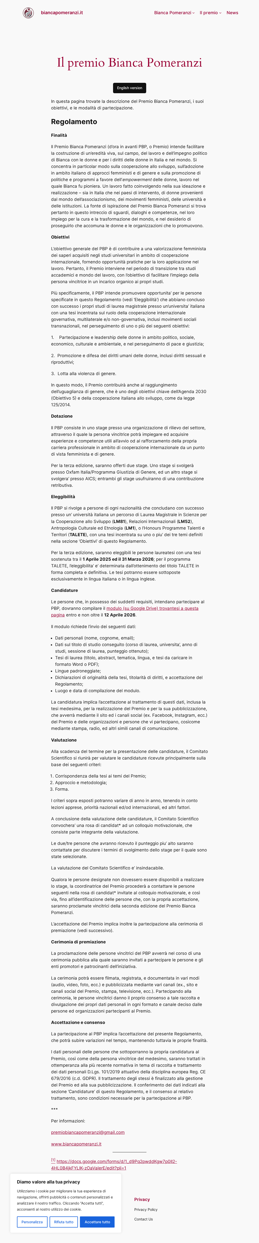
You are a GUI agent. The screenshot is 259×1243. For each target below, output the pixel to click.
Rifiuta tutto (63, 1222)
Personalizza (32, 1222)
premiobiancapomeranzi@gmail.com (88, 1132)
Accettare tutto (97, 1222)
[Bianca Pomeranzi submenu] (193, 12)
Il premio (209, 12)
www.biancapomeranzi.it (76, 1144)
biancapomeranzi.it (62, 12)
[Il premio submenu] (220, 12)
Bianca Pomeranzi (172, 12)
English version (129, 88)
